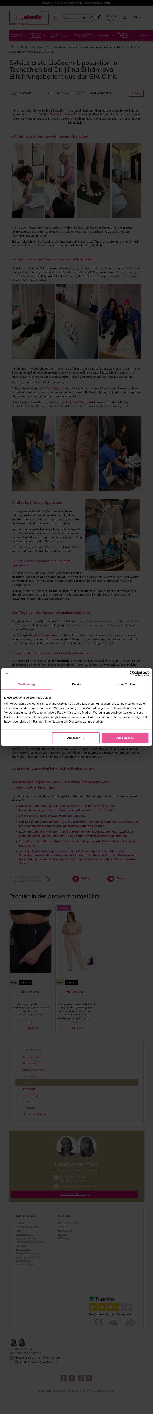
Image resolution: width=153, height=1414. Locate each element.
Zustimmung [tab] (26, 684)
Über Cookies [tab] (126, 684)
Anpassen (73, 737)
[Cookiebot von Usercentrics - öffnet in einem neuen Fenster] (132, 673)
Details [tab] (76, 684)
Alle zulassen (125, 737)
